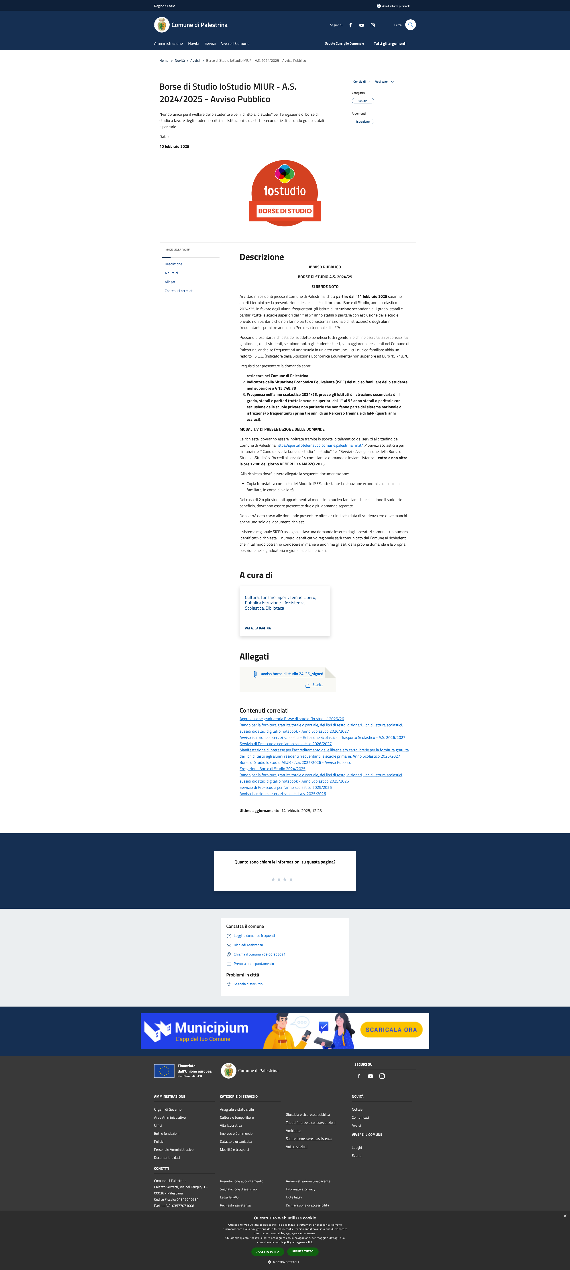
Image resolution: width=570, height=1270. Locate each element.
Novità (180, 60)
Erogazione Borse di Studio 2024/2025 (272, 769)
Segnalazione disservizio (238, 1189)
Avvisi (195, 60)
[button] (285, 1262)
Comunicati (360, 1117)
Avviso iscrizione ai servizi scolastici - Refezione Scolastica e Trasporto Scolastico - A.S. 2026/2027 (322, 737)
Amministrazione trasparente (308, 1181)
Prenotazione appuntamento (241, 1181)
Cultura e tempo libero (237, 1117)
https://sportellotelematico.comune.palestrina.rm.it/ (320, 445)
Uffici (158, 1125)
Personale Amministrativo (173, 1149)
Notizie (357, 1109)
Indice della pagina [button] (177, 249)
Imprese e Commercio (236, 1133)
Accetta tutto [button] (267, 1252)
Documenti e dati (167, 1157)
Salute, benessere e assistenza (309, 1138)
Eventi (357, 1155)
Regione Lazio (164, 5)
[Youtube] (359, 25)
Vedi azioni (382, 81)
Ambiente (293, 1130)
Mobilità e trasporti (234, 1149)
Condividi (359, 81)
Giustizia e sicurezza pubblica (308, 1114)
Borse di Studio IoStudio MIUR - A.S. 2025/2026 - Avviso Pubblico (295, 762)
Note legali (294, 1197)
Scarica (317, 684)
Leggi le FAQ (229, 1197)
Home (163, 60)
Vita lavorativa (231, 1125)
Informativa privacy (300, 1189)
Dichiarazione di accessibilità (307, 1205)
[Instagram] (370, 25)
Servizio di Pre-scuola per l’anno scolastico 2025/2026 (286, 787)
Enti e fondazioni (166, 1133)
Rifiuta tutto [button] (303, 1251)
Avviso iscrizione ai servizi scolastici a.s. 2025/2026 (283, 794)
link (310, 1242)
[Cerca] (410, 24)
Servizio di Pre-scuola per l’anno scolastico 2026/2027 (286, 744)
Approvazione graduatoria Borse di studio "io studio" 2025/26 (292, 719)
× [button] (565, 1216)
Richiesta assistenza (235, 1205)
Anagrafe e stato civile (237, 1109)
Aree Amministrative (170, 1117)
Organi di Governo (167, 1109)
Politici (159, 1141)
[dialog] (285, 1240)
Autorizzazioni (296, 1146)
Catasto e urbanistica (236, 1141)
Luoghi (357, 1147)
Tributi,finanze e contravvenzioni (311, 1122)
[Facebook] (348, 25)
